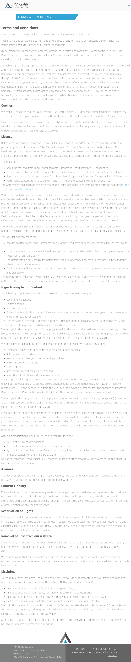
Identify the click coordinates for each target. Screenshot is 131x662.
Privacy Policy (102, 652)
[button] (129, 5)
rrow (30, 657)
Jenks (45, 657)
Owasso (52, 657)
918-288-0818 (27, 646)
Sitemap (90, 652)
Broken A (24, 657)
